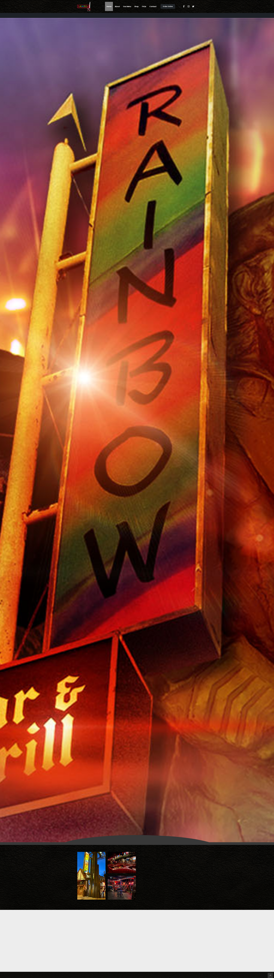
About (117, 6)
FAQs (144, 6)
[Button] (183, 6)
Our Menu (127, 6)
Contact (152, 6)
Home (108, 6)
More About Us (151, 890)
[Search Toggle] (179, 6)
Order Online (168, 6)
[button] (78, 961)
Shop (136, 6)
